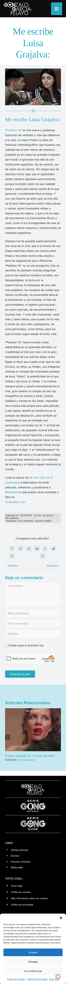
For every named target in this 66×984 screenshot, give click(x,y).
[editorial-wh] (33, 800)
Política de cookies (16, 979)
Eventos (15, 855)
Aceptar (33, 952)
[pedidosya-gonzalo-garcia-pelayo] (33, 70)
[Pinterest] (12, 556)
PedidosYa (13, 492)
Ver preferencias (33, 971)
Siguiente (52, 565)
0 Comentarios (26, 759)
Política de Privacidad (37, 979)
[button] (61, 918)
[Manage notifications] (58, 976)
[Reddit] (28, 548)
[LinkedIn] (37, 548)
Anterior (13, 565)
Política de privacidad (22, 904)
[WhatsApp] (45, 548)
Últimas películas (19, 850)
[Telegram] (53, 548)
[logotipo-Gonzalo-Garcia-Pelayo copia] (18, 3)
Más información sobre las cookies (29, 898)
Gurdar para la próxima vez (26, 645)
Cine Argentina (26, 520)
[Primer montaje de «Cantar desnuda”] (33, 729)
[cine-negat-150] (33, 818)
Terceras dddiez (43, 520)
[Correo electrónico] (42, 556)
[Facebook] (12, 548)
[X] (20, 548)
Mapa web (17, 867)
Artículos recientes (20, 861)
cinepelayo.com (15, 502)
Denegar (33, 961)
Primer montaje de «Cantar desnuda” (30, 755)
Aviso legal (54, 979)
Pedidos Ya (13, 130)
